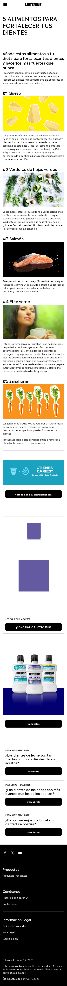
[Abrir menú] (10, 4)
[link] (33, 472)
